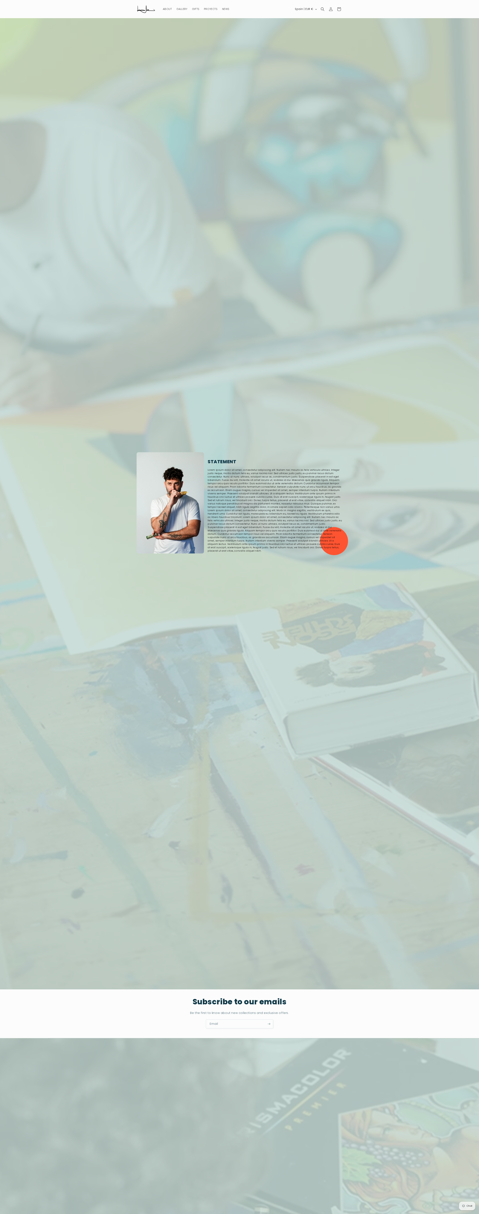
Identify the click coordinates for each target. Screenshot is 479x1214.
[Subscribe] (269, 1024)
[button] (322, 9)
